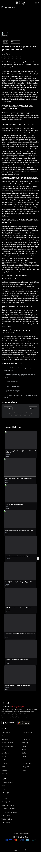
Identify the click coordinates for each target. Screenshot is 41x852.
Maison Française (7, 742)
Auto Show (5, 753)
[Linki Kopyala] (30, 414)
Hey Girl (4, 773)
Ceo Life (4, 736)
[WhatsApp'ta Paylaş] (11, 57)
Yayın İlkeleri (6, 822)
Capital (24, 770)
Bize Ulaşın (5, 792)
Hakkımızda (5, 786)
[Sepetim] (36, 3)
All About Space (27, 763)
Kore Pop (25, 742)
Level (24, 756)
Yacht (24, 753)
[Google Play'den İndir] (23, 723)
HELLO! (4, 770)
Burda (3, 760)
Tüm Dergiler (6, 732)
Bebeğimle (25, 767)
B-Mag (4, 756)
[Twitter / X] (14, 715)
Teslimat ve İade (7, 819)
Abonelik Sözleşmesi (8, 809)
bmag (17, 833)
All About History (7, 746)
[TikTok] (25, 715)
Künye (4, 789)
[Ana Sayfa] (6, 703)
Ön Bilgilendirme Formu (9, 802)
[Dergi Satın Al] (15, 850)
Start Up (24, 749)
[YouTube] (9, 715)
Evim (3, 767)
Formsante (5, 739)
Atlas (3, 749)
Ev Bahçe (5, 763)
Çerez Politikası (7, 815)
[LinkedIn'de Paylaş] (15, 57)
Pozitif (24, 746)
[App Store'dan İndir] (9, 723)
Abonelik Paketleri (7, 782)
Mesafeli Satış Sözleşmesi (10, 812)
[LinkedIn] (20, 715)
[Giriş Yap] (35, 850)
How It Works (26, 736)
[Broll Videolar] (25, 850)
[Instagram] (4, 715)
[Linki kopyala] (19, 57)
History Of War (27, 732)
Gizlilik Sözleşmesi (8, 805)
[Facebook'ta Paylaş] (3, 57)
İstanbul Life (26, 739)
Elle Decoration (27, 760)
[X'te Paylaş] (7, 57)
